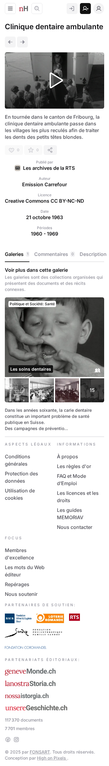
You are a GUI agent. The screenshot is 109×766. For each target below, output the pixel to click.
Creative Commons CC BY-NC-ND (44, 201)
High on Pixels (52, 758)
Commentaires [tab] (54, 254)
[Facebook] (8, 739)
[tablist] (54, 254)
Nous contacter (74, 527)
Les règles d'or (74, 466)
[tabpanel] (54, 349)
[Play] (54, 80)
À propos (67, 456)
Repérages (17, 584)
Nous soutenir (21, 594)
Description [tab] (93, 254)
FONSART (40, 751)
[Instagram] (16, 739)
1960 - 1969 (44, 234)
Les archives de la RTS (49, 168)
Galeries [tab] (16, 254)
